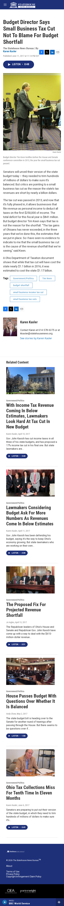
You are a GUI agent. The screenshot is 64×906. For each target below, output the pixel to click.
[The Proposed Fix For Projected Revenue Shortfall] (30, 579)
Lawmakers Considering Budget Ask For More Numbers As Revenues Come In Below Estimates (29, 515)
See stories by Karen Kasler (36, 338)
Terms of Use (12, 871)
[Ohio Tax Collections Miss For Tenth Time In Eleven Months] (30, 762)
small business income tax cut (28, 292)
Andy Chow (11, 713)
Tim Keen (47, 278)
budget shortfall (21, 285)
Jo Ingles (10, 622)
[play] (5, 902)
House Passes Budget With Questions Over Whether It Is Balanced (31, 701)
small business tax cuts (25, 299)
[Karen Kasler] (10, 327)
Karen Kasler (9, 51)
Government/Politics (23, 278)
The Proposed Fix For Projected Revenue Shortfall (26, 610)
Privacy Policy (13, 874)
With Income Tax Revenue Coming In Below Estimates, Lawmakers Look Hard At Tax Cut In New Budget (30, 416)
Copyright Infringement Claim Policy (23, 876)
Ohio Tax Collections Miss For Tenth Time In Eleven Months (30, 793)
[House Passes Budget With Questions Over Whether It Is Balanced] (30, 671)
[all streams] (60, 902)
